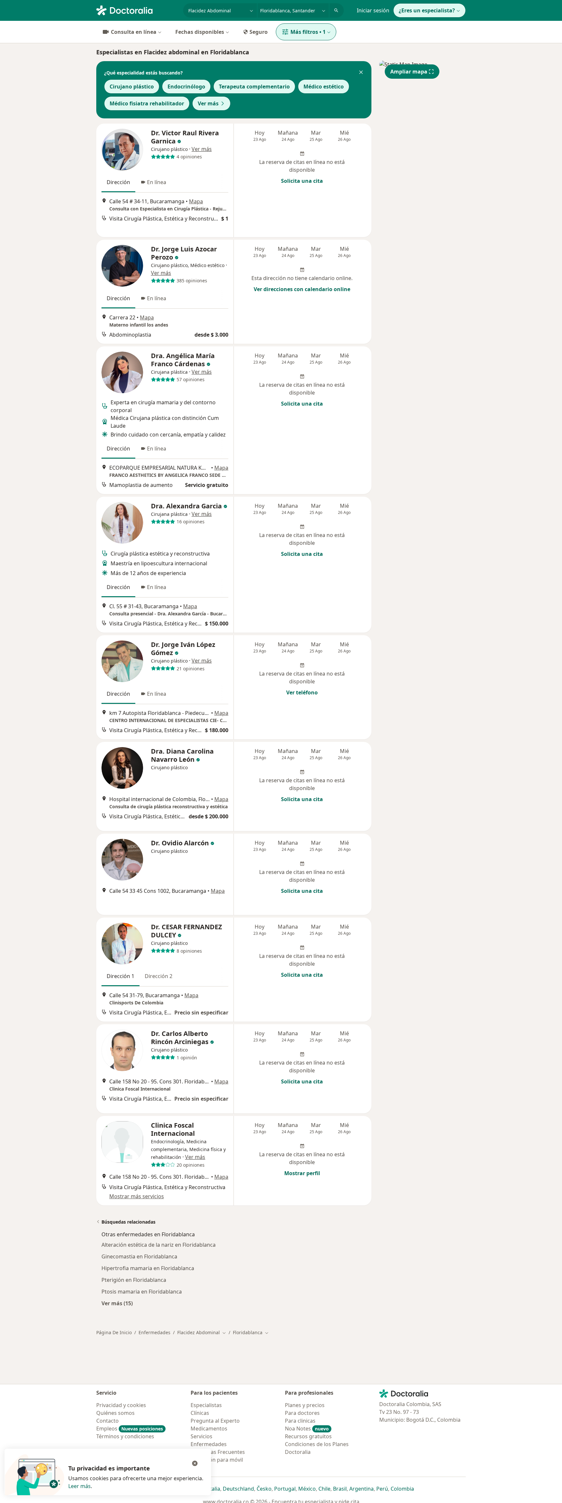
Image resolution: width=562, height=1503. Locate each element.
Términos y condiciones (125, 1436)
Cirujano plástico (132, 86)
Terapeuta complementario (254, 86)
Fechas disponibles (199, 31)
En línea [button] (156, 182)
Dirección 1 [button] (120, 976)
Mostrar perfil (302, 1173)
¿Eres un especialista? (427, 10)
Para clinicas (300, 1420)
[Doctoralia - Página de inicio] (137, 9)
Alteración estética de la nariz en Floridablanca (158, 1244)
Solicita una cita (302, 180)
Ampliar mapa (408, 71)
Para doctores (302, 1412)
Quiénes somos (115, 1412)
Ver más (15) (117, 1303)
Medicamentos (209, 1428)
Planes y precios (305, 1405)
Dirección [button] (118, 182)
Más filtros (308, 31)
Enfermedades (154, 1332)
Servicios (201, 1436)
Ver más (208, 103)
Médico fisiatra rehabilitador (147, 103)
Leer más (79, 1486)
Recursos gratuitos (308, 1436)
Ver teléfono (302, 692)
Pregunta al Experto (215, 1420)
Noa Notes (307, 1428)
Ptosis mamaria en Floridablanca (141, 1291)
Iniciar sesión (373, 10)
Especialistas (206, 1405)
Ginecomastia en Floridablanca (139, 1256)
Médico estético (323, 86)
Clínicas (200, 1412)
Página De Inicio (114, 1332)
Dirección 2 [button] (158, 976)
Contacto (107, 1420)
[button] (361, 73)
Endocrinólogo (186, 86)
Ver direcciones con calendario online (302, 289)
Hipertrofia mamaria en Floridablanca (147, 1268)
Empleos (129, 1428)
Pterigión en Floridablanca (133, 1279)
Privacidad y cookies (121, 1405)
